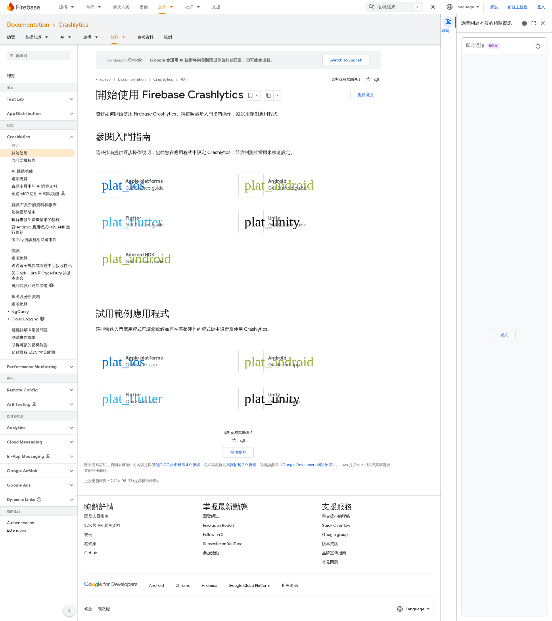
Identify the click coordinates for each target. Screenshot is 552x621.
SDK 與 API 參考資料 (102, 525)
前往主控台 (518, 6)
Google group (335, 534)
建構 (63, 6)
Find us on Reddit (218, 525)
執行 (90, 6)
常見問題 (330, 562)
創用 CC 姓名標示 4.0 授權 (177, 464)
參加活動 (211, 552)
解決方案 (121, 6)
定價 (144, 6)
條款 (88, 609)
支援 (216, 6)
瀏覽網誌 (211, 516)
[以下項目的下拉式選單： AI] (71, 37)
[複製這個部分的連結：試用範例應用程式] (175, 314)
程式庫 (90, 543)
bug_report (524, 23)
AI (62, 37)
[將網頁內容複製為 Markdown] (268, 95)
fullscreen (533, 23)
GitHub (90, 552)
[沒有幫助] (376, 79)
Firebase (103, 79)
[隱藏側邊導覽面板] (69, 610)
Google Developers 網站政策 (307, 464)
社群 (189, 6)
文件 (162, 6)
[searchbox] (38, 55)
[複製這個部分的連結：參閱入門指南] (156, 137)
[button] (34, 99)
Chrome (182, 585)
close (542, 23)
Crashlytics (73, 24)
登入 (541, 6)
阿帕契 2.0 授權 (243, 464)
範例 (168, 37)
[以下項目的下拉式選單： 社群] (200, 7)
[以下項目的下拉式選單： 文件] (173, 7)
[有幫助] (368, 79)
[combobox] (394, 7)
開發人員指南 (96, 516)
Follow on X (213, 534)
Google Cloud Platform (249, 585)
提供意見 (366, 94)
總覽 (11, 37)
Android (156, 585)
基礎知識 (33, 37)
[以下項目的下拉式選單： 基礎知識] (48, 37)
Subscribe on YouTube (222, 543)
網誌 (494, 6)
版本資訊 (330, 543)
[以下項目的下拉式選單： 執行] (101, 7)
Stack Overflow (336, 525)
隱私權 (104, 609)
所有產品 (290, 585)
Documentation (28, 24)
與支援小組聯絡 (336, 516)
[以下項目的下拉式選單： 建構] (74, 7)
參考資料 (145, 37)
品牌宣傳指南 (334, 552)
